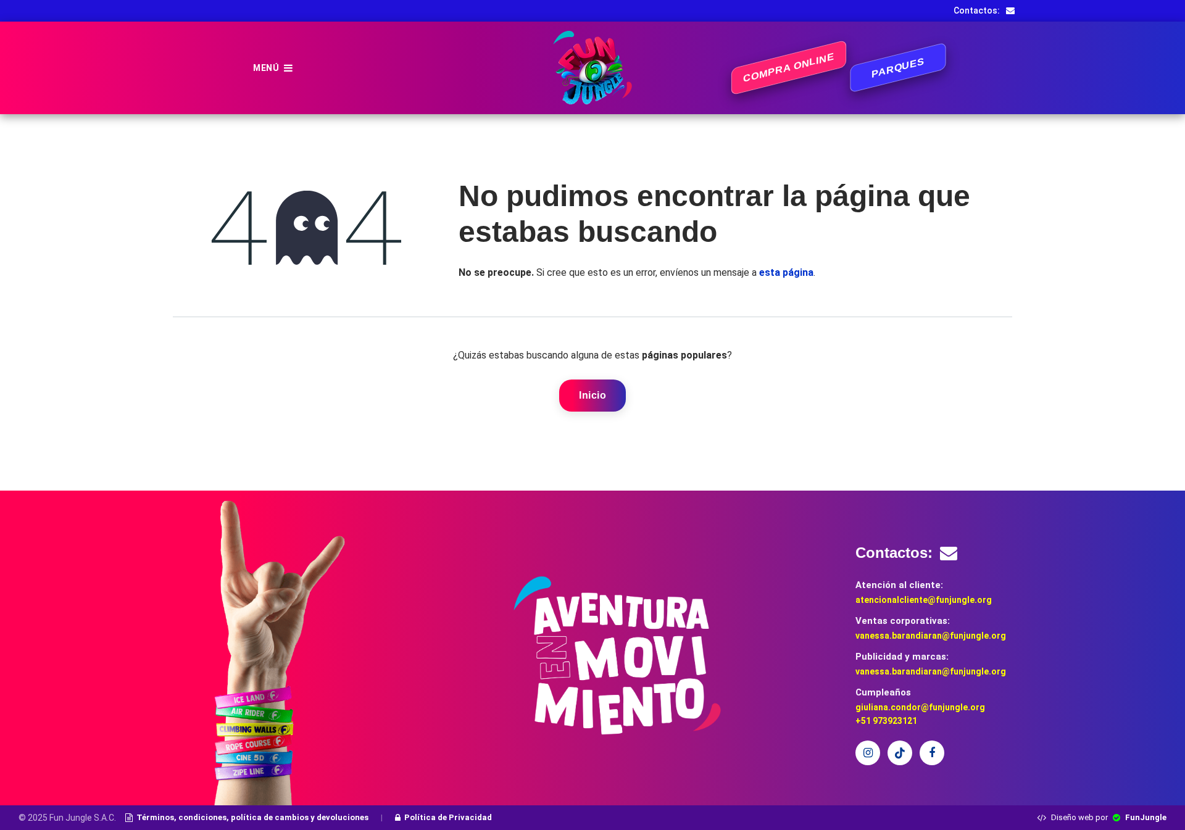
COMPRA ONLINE (788, 67)
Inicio (592, 395)
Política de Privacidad (448, 817)
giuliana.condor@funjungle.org (920, 707)
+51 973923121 (886, 721)
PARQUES (898, 68)
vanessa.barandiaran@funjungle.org (930, 636)
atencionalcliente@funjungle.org (923, 600)
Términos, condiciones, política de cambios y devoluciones (252, 817)
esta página (786, 272)
